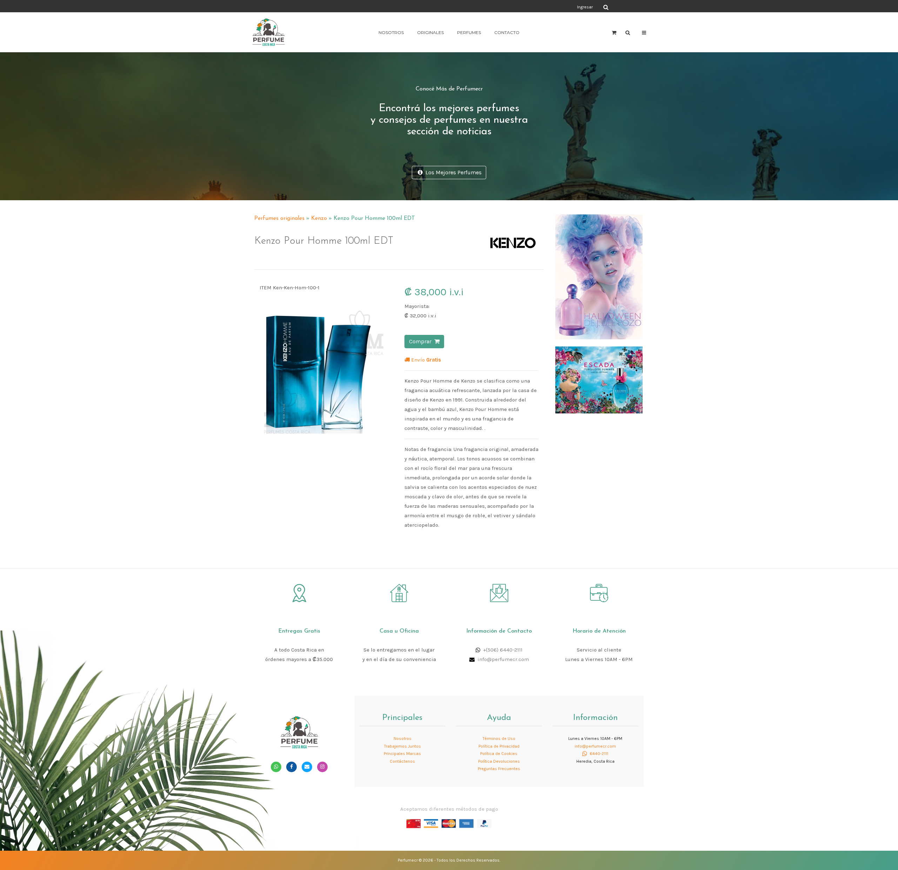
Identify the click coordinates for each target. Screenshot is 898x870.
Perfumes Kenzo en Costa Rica (489, 215)
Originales (430, 32)
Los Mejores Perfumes (452, 172)
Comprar (421, 341)
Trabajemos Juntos (402, 746)
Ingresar (585, 7)
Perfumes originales (279, 218)
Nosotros (391, 32)
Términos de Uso (499, 738)
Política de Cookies (498, 753)
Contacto (507, 32)
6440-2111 (598, 753)
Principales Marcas (402, 753)
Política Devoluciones (499, 761)
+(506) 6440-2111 (503, 650)
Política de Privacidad (499, 746)
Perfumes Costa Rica (514, 6)
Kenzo (319, 218)
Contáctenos (402, 761)
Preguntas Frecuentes (499, 768)
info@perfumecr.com (503, 659)
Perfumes (469, 32)
